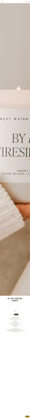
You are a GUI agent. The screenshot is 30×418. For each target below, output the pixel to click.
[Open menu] (28, 1)
